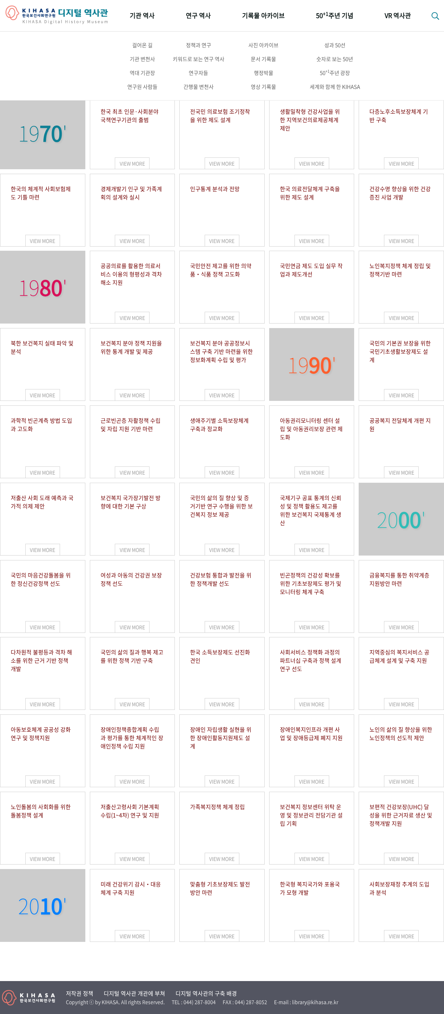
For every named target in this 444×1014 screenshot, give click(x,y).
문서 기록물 (263, 59)
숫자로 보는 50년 (334, 59)
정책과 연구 (198, 45)
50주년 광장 (335, 72)
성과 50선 (334, 45)
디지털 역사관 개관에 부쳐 (134, 993)
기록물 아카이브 (263, 15)
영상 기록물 (263, 87)
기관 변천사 (142, 59)
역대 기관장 (142, 73)
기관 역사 (142, 15)
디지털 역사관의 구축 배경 (206, 993)
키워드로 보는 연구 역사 (198, 59)
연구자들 (198, 73)
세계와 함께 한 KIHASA (335, 87)
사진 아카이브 (263, 45)
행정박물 (263, 73)
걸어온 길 (142, 45)
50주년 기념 (334, 15)
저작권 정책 (79, 993)
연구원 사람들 (142, 87)
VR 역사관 (398, 15)
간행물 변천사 (198, 87)
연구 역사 (198, 15)
